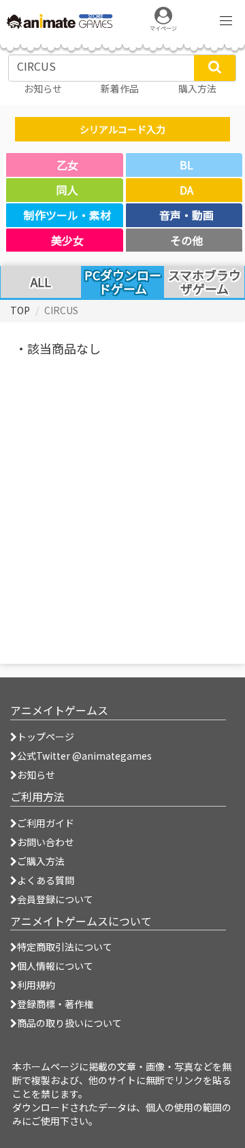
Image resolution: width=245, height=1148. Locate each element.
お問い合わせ (45, 842)
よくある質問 (45, 880)
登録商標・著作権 (55, 1004)
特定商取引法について (64, 946)
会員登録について (55, 899)
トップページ (45, 736)
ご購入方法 (41, 861)
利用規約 (36, 985)
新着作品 (120, 88)
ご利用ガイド (45, 823)
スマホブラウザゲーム (204, 282)
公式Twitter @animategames (84, 755)
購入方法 (197, 88)
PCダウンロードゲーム (122, 281)
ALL (41, 282)
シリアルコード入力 (122, 129)
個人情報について (55, 966)
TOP (20, 310)
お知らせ (36, 774)
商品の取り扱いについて (69, 1023)
